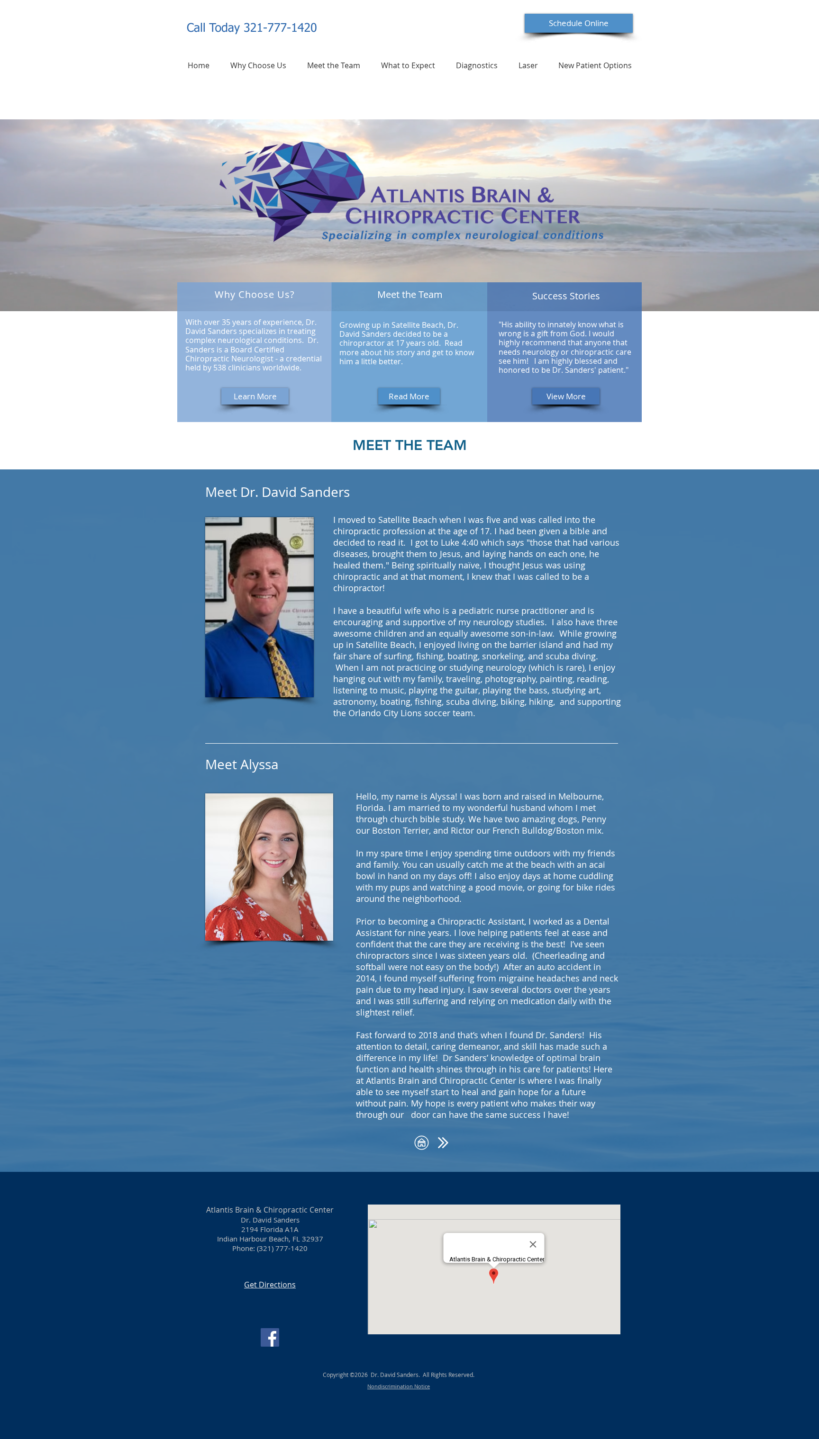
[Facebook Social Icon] (270, 1337)
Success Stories (566, 295)
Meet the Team (410, 294)
